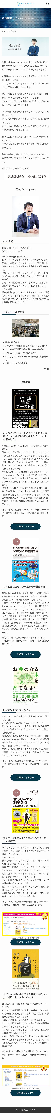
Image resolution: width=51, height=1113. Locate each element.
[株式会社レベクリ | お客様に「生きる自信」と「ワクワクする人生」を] (25, 4)
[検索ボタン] (47, 4)
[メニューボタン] (3, 4)
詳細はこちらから (25, 526)
